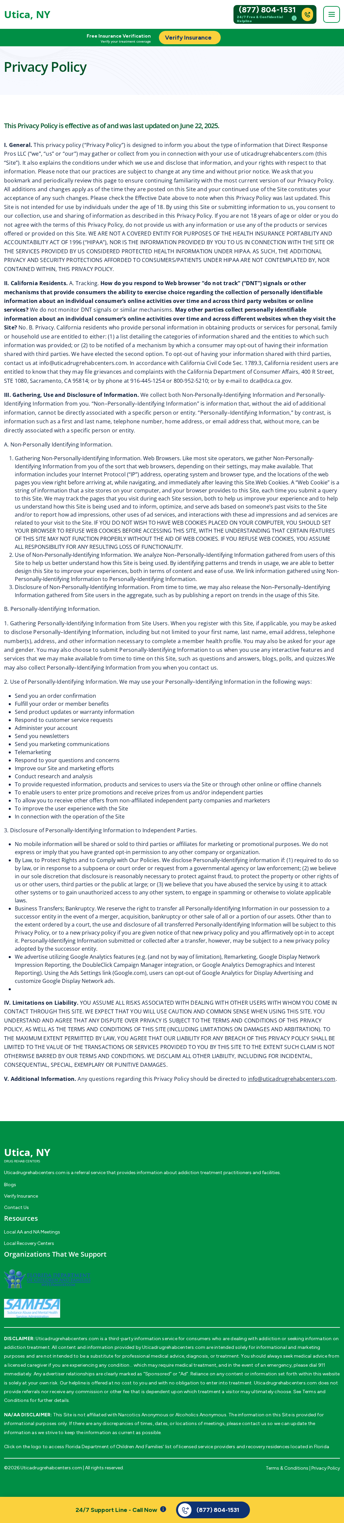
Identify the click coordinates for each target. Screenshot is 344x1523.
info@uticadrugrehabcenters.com (83, 363)
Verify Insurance (21, 1196)
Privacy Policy (325, 1468)
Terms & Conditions (287, 1468)
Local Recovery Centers (29, 1243)
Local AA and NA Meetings (32, 1232)
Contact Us (16, 1207)
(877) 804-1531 (267, 9)
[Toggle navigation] (331, 14)
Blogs (10, 1185)
